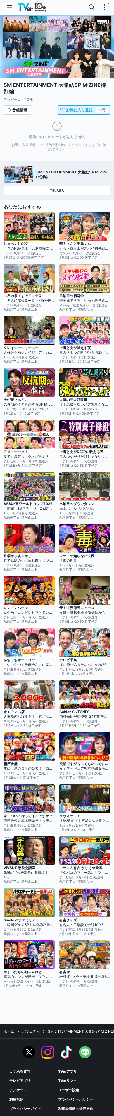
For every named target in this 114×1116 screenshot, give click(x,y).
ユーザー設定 (68, 1090)
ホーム (9, 1031)
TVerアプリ (67, 1071)
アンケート (18, 1090)
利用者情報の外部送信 (75, 1108)
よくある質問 (19, 1071)
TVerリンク (67, 1080)
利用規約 (16, 1099)
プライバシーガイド (25, 1108)
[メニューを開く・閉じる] (104, 7)
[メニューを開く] (9, 7)
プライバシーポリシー (75, 1099)
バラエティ (31, 1031)
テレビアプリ (19, 1080)
